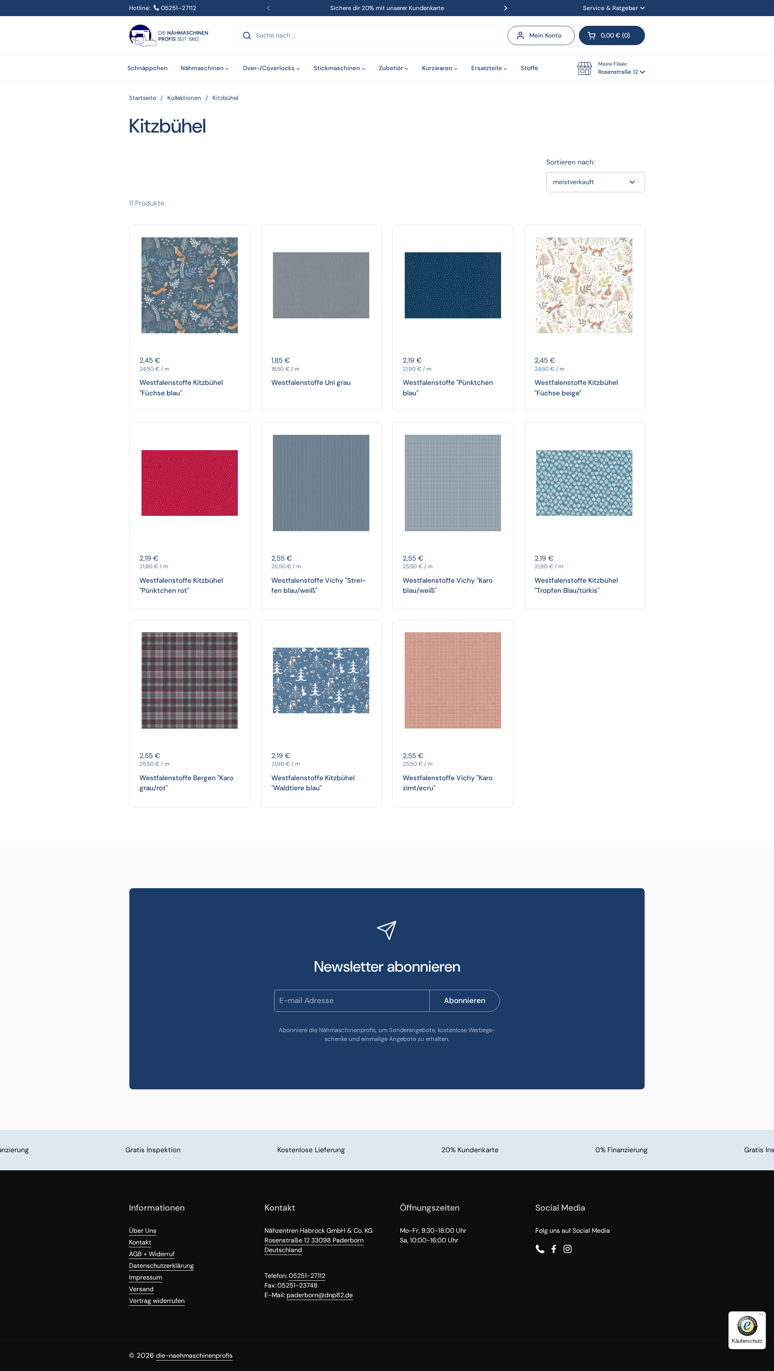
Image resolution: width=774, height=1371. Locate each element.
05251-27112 (307, 1275)
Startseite (142, 98)
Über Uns (142, 1230)
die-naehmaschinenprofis (194, 1355)
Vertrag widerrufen (157, 1300)
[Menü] (761, 1316)
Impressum (145, 1277)
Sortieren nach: (570, 162)
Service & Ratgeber (610, 8)
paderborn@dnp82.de (320, 1295)
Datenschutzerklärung (161, 1265)
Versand (141, 1289)
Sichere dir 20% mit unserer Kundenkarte (387, 8)
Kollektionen (184, 98)
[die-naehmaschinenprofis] (168, 35)
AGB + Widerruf (152, 1254)
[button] (612, 35)
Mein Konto (545, 35)
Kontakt (140, 1242)
